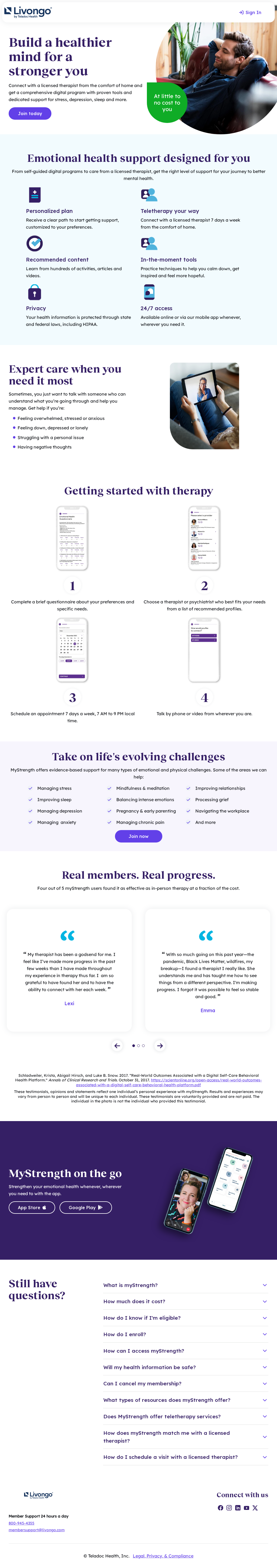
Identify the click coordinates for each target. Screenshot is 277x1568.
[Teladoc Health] (28, 12)
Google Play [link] (82, 1207)
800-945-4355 (21, 1523)
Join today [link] (30, 113)
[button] (117, 1045)
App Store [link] (29, 1207)
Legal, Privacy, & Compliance (163, 1556)
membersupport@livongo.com (37, 1529)
